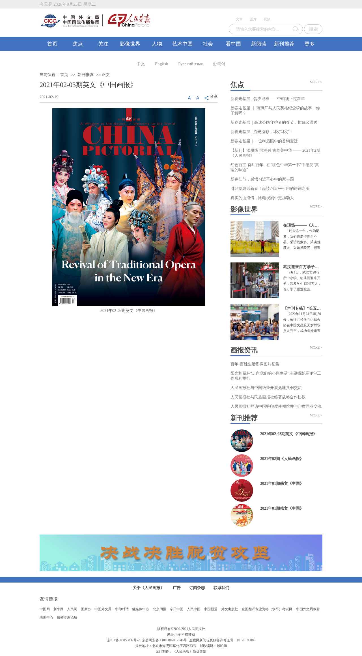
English (161, 64)
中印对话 (122, 609)
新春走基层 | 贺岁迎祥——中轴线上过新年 (267, 99)
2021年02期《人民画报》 (282, 459)
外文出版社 (229, 609)
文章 (239, 19)
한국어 (219, 64)
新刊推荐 (284, 44)
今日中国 (176, 609)
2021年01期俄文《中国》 (282, 508)
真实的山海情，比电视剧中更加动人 (262, 198)
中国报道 (210, 609)
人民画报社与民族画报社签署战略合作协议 (268, 397)
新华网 (58, 609)
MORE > (316, 82)
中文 (141, 64)
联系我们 (221, 588)
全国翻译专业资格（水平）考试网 (267, 609)
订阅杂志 (197, 588)
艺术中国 (182, 44)
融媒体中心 (140, 609)
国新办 (86, 609)
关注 (103, 44)
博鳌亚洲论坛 (67, 618)
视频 (267, 19)
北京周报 (159, 609)
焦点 (78, 44)
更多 (310, 44)
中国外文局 (102, 609)
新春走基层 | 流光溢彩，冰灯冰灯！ (261, 132)
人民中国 (194, 609)
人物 (157, 44)
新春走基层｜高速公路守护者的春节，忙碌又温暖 (274, 122)
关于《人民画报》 (148, 588)
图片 (253, 19)
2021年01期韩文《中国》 (282, 483)
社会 (208, 44)
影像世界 (130, 44)
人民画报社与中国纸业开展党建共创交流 (266, 388)
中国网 (45, 609)
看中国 (233, 44)
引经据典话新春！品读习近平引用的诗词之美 (270, 188)
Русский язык (190, 64)
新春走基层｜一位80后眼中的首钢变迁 (264, 141)
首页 (52, 44)
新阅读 (258, 44)
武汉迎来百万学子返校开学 (307, 267)
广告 (177, 588)
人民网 (72, 609)
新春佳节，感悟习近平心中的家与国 (262, 179)
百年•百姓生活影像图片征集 (254, 364)
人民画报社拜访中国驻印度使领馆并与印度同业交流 (276, 406)
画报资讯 (244, 350)
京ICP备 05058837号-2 (123, 640)
